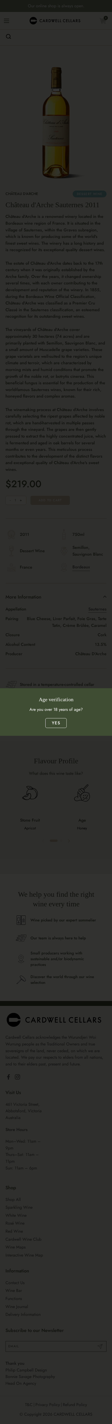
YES (56, 723)
